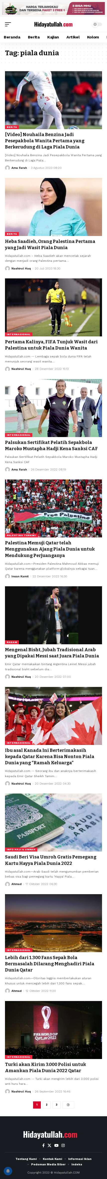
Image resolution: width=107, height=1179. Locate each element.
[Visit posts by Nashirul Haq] (7, 268)
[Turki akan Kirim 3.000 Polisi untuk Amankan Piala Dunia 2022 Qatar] (53, 1030)
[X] (49, 1145)
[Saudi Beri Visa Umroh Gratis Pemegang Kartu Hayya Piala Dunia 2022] (53, 823)
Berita (12, 127)
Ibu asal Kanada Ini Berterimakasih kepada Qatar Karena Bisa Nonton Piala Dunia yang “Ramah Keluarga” (49, 757)
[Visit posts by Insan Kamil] (7, 576)
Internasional (19, 334)
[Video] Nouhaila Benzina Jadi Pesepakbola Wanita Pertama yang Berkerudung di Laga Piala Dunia (44, 141)
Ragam (12, 642)
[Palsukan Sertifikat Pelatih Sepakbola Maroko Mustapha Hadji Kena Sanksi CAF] (53, 408)
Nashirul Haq (21, 268)
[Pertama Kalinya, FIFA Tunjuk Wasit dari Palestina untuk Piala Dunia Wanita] (53, 307)
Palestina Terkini (21, 535)
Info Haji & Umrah (21, 849)
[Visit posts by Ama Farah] (7, 167)
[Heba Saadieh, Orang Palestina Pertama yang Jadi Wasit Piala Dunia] (53, 207)
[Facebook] (43, 1145)
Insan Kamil (20, 576)
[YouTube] (56, 1145)
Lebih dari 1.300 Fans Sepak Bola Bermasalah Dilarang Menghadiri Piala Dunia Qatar (49, 964)
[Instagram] (63, 1145)
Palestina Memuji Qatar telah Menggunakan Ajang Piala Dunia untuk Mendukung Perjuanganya (50, 549)
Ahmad (16, 884)
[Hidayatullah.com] (53, 24)
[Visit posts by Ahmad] (7, 884)
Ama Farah (19, 168)
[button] (9, 24)
